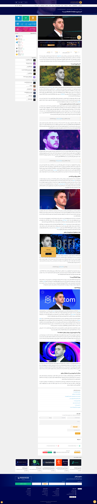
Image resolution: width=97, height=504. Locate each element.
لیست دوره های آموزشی (45, 491)
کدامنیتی (47, 481)
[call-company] (21, 6)
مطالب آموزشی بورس (45, 490)
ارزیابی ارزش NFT (52, 468)
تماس (38, 5)
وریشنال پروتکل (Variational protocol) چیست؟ (61, 468)
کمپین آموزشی (42, 5)
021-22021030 (73, 491)
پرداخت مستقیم (29, 494)
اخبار (52, 5)
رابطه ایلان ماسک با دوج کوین (76, 394)
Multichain (63, 94)
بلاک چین (78, 102)
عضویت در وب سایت (28, 491)
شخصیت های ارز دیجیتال (70, 9)
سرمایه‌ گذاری (65, 220)
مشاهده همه (16, 33)
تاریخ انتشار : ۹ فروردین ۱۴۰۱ (52, 466)
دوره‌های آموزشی (74, 5)
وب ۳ (56, 89)
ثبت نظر (78, 433)
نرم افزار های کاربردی (56, 493)
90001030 (24, 478)
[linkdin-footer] (70, 497)
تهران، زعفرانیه (73, 490)
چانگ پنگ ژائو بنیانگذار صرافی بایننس (75, 398)
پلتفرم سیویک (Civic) (25, 468)
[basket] (19, 6)
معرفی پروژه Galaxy (38, 468)
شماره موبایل (63, 481)
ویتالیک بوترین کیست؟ (77, 400)
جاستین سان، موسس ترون (76, 403)
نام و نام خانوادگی (79, 481)
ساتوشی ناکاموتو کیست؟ (76, 392)
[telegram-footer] (75, 497)
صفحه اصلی (80, 5)
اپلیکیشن (46, 5)
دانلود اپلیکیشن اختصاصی (56, 491)
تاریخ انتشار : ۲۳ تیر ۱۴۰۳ (25, 466)
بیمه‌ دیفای (58, 227)
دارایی (54, 311)
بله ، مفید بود (50, 452)
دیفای (52, 87)
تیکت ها (30, 495)
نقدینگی (64, 224)
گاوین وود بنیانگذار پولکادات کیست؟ (75, 407)
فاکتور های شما (29, 493)
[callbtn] (2, 502)
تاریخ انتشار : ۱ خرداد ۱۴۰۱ (39, 466)
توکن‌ (77, 365)
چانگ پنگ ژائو (61, 266)
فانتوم (79, 311)
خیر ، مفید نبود (45, 452)
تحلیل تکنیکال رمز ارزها (45, 494)
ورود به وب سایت (29, 490)
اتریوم (74, 180)
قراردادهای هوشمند (62, 184)
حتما (48, 253)
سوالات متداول (57, 490)
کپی (54, 452)
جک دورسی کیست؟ (77, 405)
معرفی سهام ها (46, 493)
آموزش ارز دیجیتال (59, 118)
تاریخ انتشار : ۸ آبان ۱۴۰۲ (79, 466)
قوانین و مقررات (57, 494)
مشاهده (80, 470)
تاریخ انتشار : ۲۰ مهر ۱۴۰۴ (66, 466)
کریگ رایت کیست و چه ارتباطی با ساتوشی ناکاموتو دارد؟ (72, 396)
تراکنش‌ (44, 281)
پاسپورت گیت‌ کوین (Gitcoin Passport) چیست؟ (75, 468)
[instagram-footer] (72, 497)
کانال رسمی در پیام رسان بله (55, 495)
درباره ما (36, 5)
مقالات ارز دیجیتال (76, 9)
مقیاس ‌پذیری (73, 314)
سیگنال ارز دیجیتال (57, 5)
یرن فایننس (55, 170)
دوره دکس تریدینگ (59, 160)
